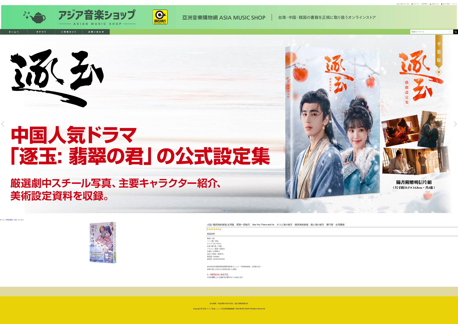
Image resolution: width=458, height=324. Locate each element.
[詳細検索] (450, 31)
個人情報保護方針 (241, 303)
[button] (222, 210)
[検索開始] (455, 31)
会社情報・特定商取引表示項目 (221, 303)
